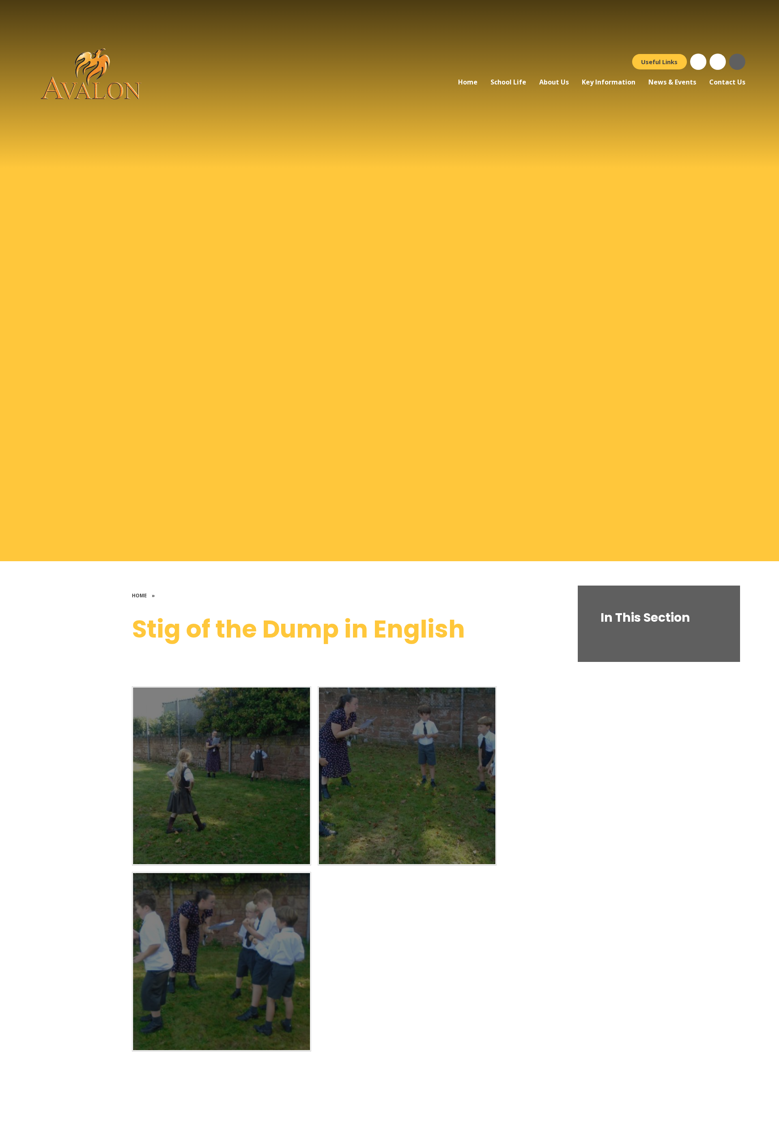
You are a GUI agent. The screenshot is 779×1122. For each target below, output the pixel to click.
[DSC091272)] (407, 776)
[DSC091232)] (221, 961)
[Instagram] (718, 62)
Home (139, 595)
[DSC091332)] (221, 776)
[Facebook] (698, 62)
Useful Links (659, 62)
